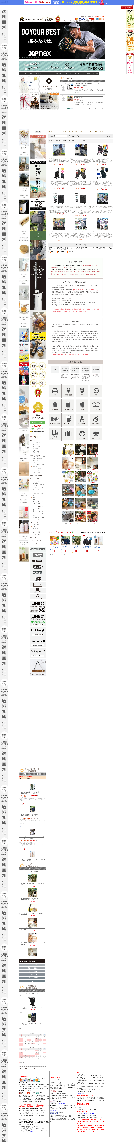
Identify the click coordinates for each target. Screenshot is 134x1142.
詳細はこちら (33, 1132)
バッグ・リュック (72, 131)
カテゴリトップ (51, 131)
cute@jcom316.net (89, 1113)
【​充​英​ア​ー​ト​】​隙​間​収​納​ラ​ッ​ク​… (98, 547)
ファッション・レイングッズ (61, 131)
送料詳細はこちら (61, 1103)
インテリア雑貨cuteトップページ (27, 1068)
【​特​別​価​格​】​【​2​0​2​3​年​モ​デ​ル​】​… (65, 547)
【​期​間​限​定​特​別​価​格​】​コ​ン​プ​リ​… (87, 547)
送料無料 (80, 136)
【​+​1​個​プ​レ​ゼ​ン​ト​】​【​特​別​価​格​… (54, 547)
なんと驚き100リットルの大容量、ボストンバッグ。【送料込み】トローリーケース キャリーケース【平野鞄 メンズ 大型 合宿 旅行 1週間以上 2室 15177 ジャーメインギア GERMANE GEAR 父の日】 (59, 160)
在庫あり (73, 136)
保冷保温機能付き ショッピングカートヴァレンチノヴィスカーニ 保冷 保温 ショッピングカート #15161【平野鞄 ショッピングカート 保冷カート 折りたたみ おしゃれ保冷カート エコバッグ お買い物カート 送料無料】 (102, 160)
